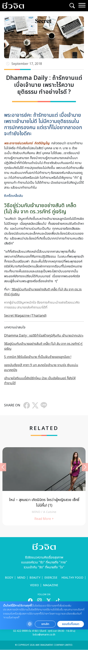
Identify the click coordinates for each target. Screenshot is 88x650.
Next (85, 467)
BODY (9, 577)
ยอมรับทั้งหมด (70, 624)
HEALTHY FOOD (72, 577)
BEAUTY (34, 577)
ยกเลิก (45, 624)
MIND (21, 577)
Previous (3, 467)
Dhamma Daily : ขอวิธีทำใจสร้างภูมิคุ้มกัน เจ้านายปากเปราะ (43, 335)
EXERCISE (50, 577)
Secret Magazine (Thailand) (25, 315)
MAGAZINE (50, 585)
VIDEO (34, 585)
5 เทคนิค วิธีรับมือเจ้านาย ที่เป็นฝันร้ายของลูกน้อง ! (37, 356)
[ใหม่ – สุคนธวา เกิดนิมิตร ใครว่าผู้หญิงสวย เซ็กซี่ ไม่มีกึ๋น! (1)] (44, 486)
